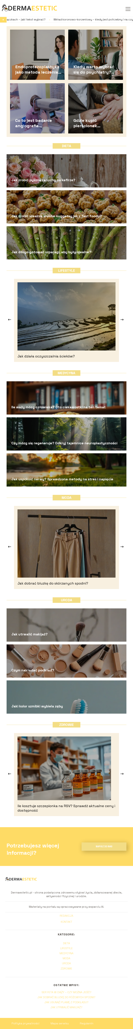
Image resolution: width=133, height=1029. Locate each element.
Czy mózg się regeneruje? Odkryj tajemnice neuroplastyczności (64, 443)
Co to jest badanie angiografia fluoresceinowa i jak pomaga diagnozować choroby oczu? (35, 123)
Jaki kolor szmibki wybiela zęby (37, 706)
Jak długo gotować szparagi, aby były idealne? (51, 252)
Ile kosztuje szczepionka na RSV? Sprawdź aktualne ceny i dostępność (66, 808)
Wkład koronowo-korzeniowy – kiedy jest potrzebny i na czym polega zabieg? (54, 19)
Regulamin (86, 1023)
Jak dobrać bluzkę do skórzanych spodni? (52, 583)
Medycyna (66, 373)
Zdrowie (66, 724)
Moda (67, 497)
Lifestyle (66, 270)
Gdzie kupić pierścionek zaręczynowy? (88, 123)
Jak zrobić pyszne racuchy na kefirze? (43, 180)
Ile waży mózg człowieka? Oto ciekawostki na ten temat (58, 407)
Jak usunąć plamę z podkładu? (66, 1002)
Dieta (66, 146)
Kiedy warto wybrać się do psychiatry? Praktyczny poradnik (95, 69)
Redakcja (66, 916)
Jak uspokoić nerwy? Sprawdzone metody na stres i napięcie (62, 479)
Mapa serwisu (60, 1023)
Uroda (66, 600)
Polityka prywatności (25, 1023)
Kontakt (66, 922)
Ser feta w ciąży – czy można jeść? (66, 992)
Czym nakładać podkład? (32, 670)
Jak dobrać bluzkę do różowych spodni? (66, 997)
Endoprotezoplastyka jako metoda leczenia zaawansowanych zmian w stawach (37, 69)
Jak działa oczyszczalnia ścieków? (46, 356)
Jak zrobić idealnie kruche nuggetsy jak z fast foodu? (56, 216)
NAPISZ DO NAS (104, 846)
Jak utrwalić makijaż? (29, 634)
